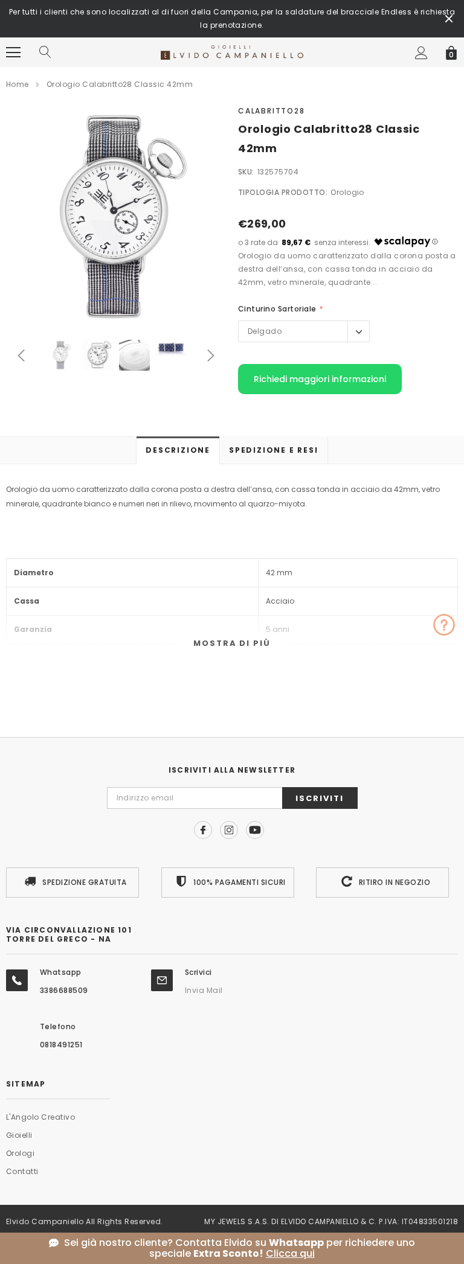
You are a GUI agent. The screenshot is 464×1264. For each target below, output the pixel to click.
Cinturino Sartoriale (280, 309)
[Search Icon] (45, 52)
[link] (60, 355)
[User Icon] (421, 52)
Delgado (265, 331)
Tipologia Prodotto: (282, 192)
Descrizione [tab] (178, 450)
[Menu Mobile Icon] (13, 52)
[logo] (232, 51)
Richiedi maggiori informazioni (320, 379)
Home (17, 84)
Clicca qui (290, 1253)
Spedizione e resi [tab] (273, 450)
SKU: (246, 172)
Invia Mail (204, 990)
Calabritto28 (271, 111)
